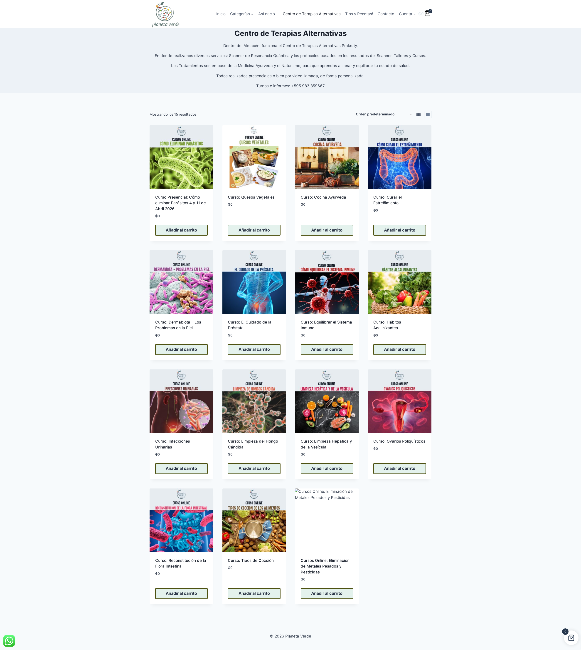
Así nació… (268, 14)
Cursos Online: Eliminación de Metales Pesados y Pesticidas (325, 566)
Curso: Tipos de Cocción (251, 560)
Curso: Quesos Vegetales (251, 197)
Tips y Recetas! (359, 14)
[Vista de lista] (427, 114)
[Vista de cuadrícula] (418, 114)
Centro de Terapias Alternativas (312, 14)
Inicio (221, 14)
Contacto (386, 14)
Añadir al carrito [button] (181, 230)
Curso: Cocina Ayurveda (323, 197)
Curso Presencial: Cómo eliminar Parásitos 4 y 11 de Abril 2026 (180, 203)
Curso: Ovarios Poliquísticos (399, 441)
